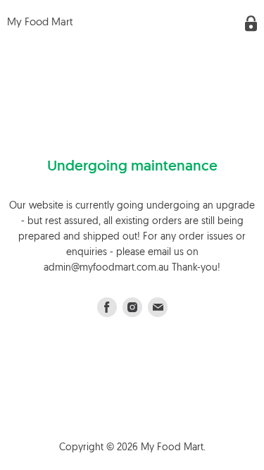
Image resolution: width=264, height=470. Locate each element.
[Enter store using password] (251, 23)
